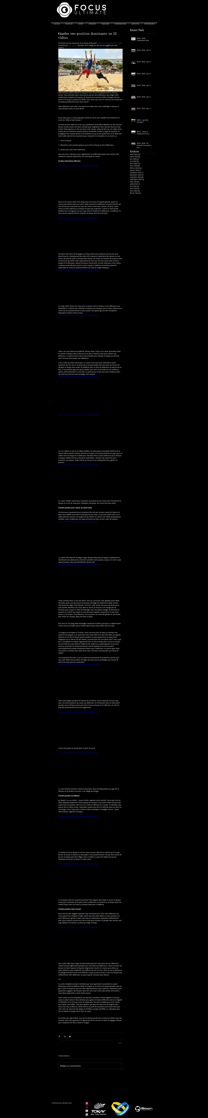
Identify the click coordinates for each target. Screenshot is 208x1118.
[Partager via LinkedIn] (70, 1036)
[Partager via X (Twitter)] (65, 1036)
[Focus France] (87, 1108)
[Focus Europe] (87, 1105)
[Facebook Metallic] (87, 1112)
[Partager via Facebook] (59, 1036)
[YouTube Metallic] (87, 1116)
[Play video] (90, 182)
